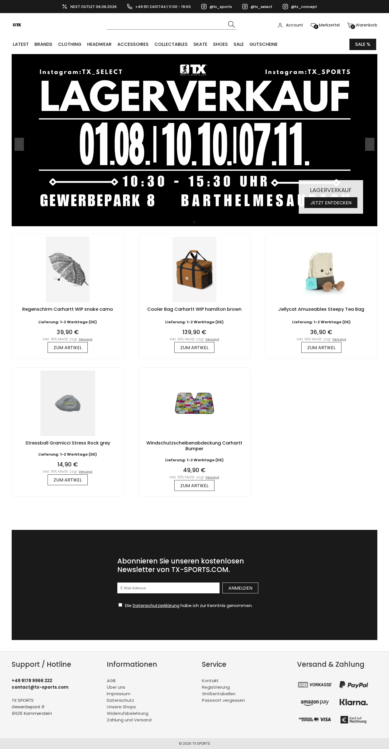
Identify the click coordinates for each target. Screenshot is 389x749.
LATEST (21, 44)
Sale (239, 44)
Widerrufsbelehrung (127, 713)
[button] (194, 222)
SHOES (220, 44)
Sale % (362, 44)
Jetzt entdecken (330, 202)
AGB (111, 681)
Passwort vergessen (223, 700)
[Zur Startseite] (19, 34)
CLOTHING (69, 44)
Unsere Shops (121, 707)
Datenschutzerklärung (156, 605)
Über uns (116, 687)
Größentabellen (219, 694)
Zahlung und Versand (129, 720)
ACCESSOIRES (133, 44)
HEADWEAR (99, 44)
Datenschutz (120, 700)
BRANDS (43, 44)
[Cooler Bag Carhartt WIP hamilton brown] (194, 303)
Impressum (118, 694)
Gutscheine (263, 44)
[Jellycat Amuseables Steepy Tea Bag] (321, 303)
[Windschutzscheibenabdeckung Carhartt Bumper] (194, 437)
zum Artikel (68, 347)
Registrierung (216, 687)
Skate (200, 44)
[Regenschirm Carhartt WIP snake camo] (67, 303)
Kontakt (210, 681)
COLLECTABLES (171, 44)
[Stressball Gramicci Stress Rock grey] (68, 437)
